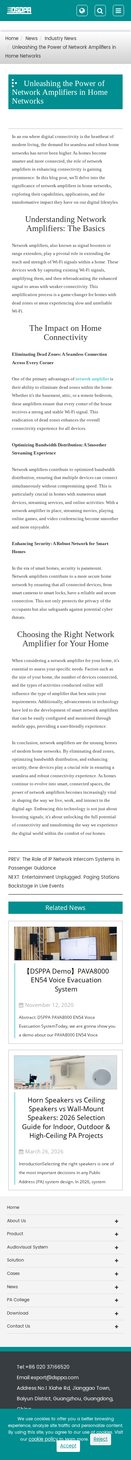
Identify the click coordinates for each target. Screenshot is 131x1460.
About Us (16, 1221)
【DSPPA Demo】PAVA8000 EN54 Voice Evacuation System (66, 980)
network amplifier (92, 378)
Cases (13, 1273)
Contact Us (18, 1326)
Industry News (61, 38)
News (32, 38)
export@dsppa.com (55, 1378)
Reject (101, 1439)
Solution (15, 1260)
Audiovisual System (27, 1247)
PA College (18, 1300)
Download (17, 1313)
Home (12, 38)
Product (15, 1234)
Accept (68, 1446)
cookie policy (43, 1439)
